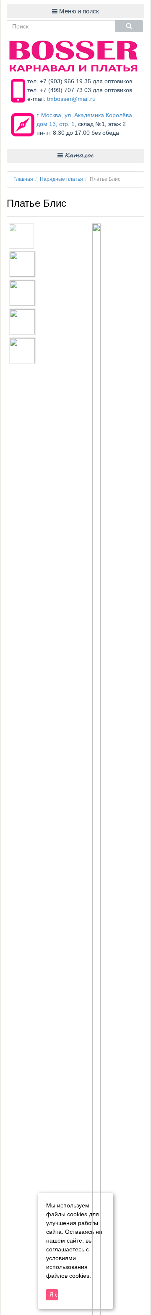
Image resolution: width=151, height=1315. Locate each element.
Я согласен (53, 1295)
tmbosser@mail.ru (71, 98)
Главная (23, 179)
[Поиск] (129, 26)
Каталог (78, 156)
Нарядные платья (61, 179)
